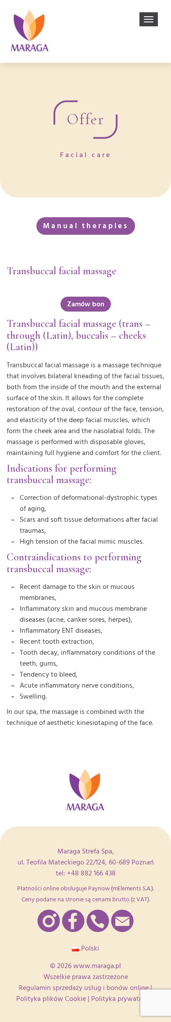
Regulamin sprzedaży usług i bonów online (84, 987)
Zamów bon (85, 304)
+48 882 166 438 (91, 873)
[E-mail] (122, 921)
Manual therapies (85, 226)
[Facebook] (73, 921)
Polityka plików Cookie (51, 998)
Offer (85, 119)
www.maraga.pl (97, 965)
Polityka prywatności (123, 998)
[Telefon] (97, 921)
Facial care (85, 154)
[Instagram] (48, 921)
